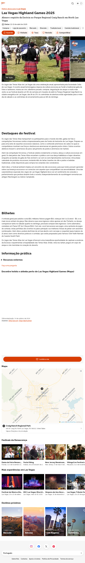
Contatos (24, 559)
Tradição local (55, 28)
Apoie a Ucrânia (34, 559)
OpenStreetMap (71, 422)
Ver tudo (9, 77)
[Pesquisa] (72, 3)
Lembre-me (44, 359)
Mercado (33, 28)
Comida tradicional (72, 28)
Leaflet (62, 422)
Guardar (9, 33)
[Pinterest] (53, 546)
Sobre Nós (15, 559)
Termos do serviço (66, 559)
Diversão (43, 28)
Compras (5, 28)
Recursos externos (13, 260)
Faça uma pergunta (9, 266)
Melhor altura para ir (14, 9)
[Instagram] (31, 546)
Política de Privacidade (50, 559)
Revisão (48, 33)
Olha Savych (13, 321)
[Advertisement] (42, 114)
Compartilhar (64, 33)
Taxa (36, 33)
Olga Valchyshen (25, 321)
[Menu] (79, 3)
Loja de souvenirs (19, 28)
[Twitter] (46, 546)
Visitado (23, 33)
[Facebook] (38, 546)
